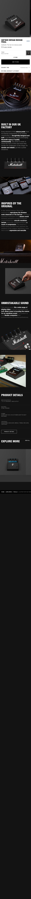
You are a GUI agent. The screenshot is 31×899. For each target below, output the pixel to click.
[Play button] (15, 185)
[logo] (6, 6)
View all (27, 440)
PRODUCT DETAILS (9, 431)
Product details (7, 47)
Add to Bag (15, 62)
